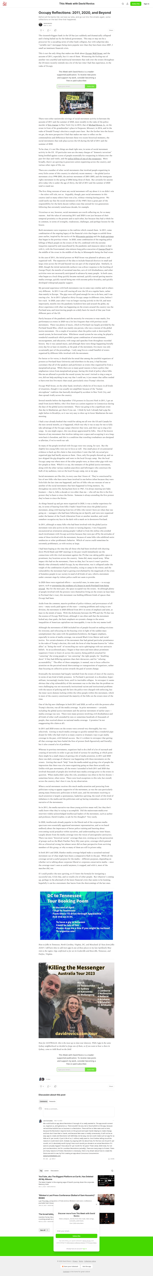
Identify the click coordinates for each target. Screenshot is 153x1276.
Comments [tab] (43, 1101)
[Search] (123, 4)
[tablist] (48, 1101)
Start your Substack (71, 1266)
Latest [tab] (46, 1171)
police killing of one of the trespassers (84, 158)
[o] (106, 1181)
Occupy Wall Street (93, 53)
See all (42, 1230)
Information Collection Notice (76, 1243)
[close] (96, 1204)
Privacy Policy (92, 1243)
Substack (66, 1272)
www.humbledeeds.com (52, 1156)
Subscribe (136, 4)
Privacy (75, 1261)
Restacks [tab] (52, 1101)
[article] (76, 1182)
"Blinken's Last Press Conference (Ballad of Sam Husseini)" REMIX (67, 1196)
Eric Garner (53, 125)
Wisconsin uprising (84, 236)
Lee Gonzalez (48, 1121)
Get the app (87, 1266)
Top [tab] (41, 1171)
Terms (81, 1261)
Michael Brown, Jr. (97, 125)
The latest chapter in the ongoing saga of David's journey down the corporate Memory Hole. (66, 1183)
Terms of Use (87, 1241)
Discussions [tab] (54, 1171)
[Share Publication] (127, 4)
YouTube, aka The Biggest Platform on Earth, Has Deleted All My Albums (66, 1177)
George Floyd (104, 249)
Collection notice (90, 1261)
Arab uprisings (107, 236)
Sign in (146, 4)
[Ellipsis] (113, 1120)
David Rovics (48, 23)
